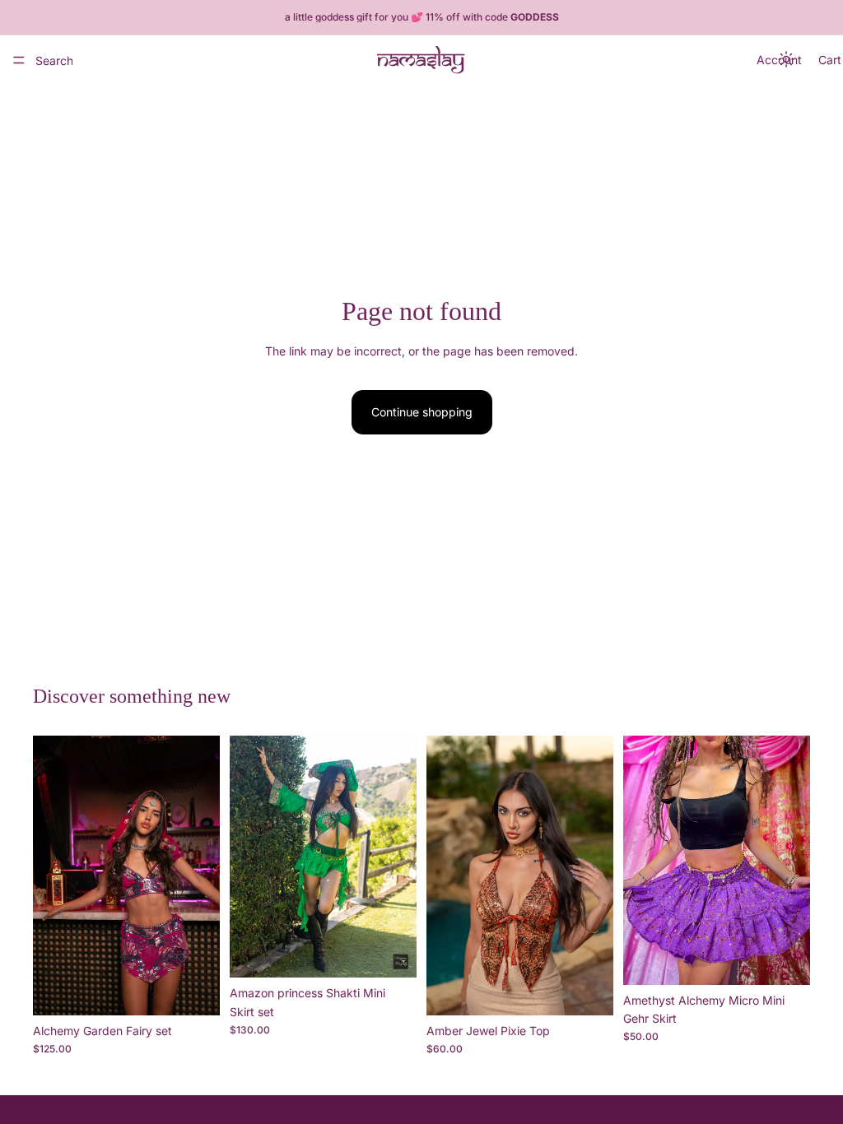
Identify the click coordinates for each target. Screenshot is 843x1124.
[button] (787, 60)
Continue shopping (422, 412)
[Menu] (19, 60)
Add (208, 989)
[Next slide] (202, 875)
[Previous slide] (51, 875)
